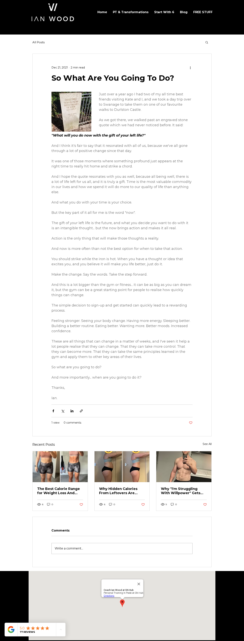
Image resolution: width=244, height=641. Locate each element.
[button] (207, 42)
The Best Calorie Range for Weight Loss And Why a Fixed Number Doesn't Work (58, 491)
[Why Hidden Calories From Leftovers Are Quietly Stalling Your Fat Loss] (122, 466)
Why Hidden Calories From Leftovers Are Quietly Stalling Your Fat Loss (121, 491)
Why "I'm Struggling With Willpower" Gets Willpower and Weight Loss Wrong (181, 491)
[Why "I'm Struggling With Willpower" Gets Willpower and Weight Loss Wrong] (183, 466)
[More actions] (190, 67)
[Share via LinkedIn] (72, 411)
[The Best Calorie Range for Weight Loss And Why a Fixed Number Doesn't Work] (60, 466)
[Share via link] (81, 411)
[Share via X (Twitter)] (62, 411)
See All (207, 444)
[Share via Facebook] (53, 411)
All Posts (38, 42)
